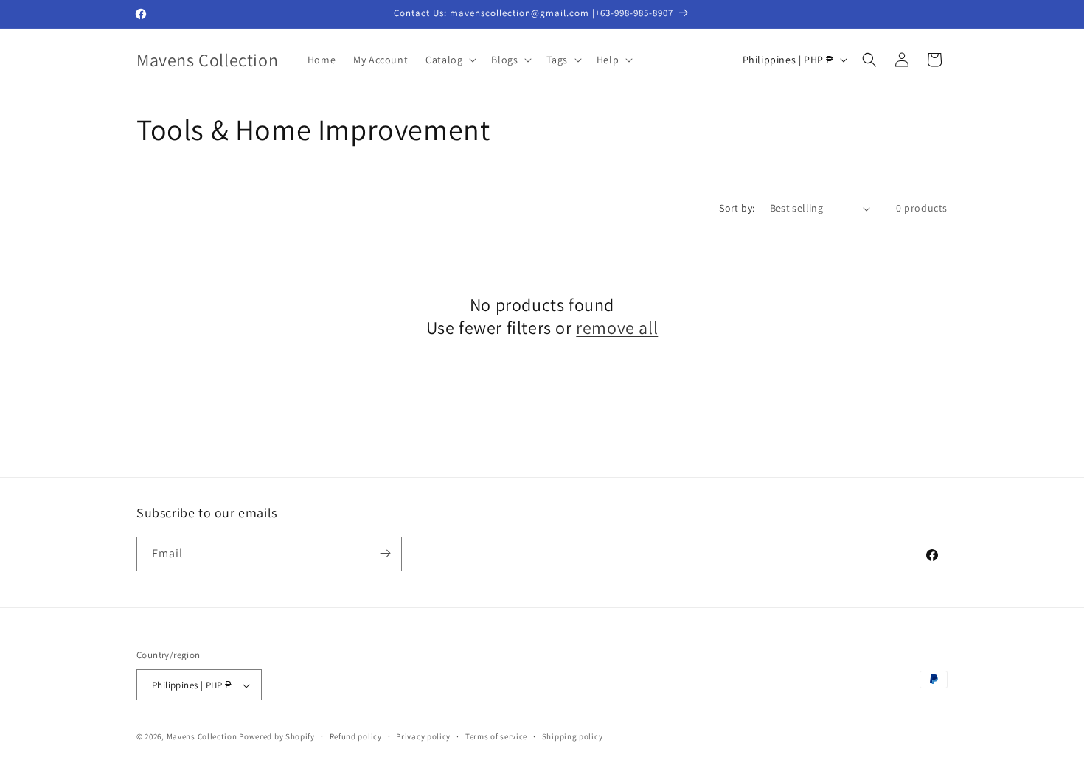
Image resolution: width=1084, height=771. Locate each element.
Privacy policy (423, 736)
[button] (449, 59)
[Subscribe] (385, 553)
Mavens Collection (202, 737)
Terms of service (496, 736)
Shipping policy (572, 736)
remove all (617, 327)
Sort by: (736, 207)
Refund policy (356, 736)
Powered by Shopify (277, 737)
